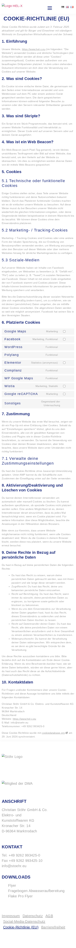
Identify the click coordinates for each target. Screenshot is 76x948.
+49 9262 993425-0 (24, 855)
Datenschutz (33, 916)
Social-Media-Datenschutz (24, 921)
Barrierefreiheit (53, 927)
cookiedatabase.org (53, 732)
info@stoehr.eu (14, 866)
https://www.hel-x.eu (33, 49)
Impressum (11, 916)
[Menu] (49, 8)
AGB (49, 916)
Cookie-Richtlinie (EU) (21, 927)
